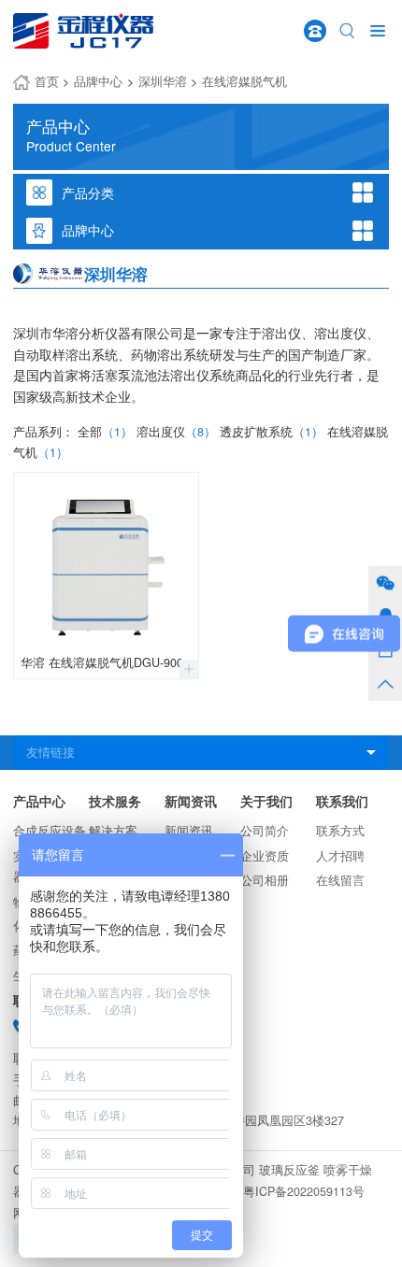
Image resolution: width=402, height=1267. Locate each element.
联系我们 (342, 801)
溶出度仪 (176, 431)
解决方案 (113, 830)
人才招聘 (340, 855)
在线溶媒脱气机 (244, 81)
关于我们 (266, 801)
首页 (47, 81)
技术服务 (115, 801)
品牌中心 (98, 81)
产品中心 (39, 801)
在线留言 (340, 880)
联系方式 (340, 830)
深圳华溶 (162, 81)
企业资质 (264, 855)
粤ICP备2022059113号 (304, 1191)
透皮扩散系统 (271, 431)
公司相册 (264, 880)
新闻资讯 (191, 801)
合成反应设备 (49, 830)
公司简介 (264, 830)
